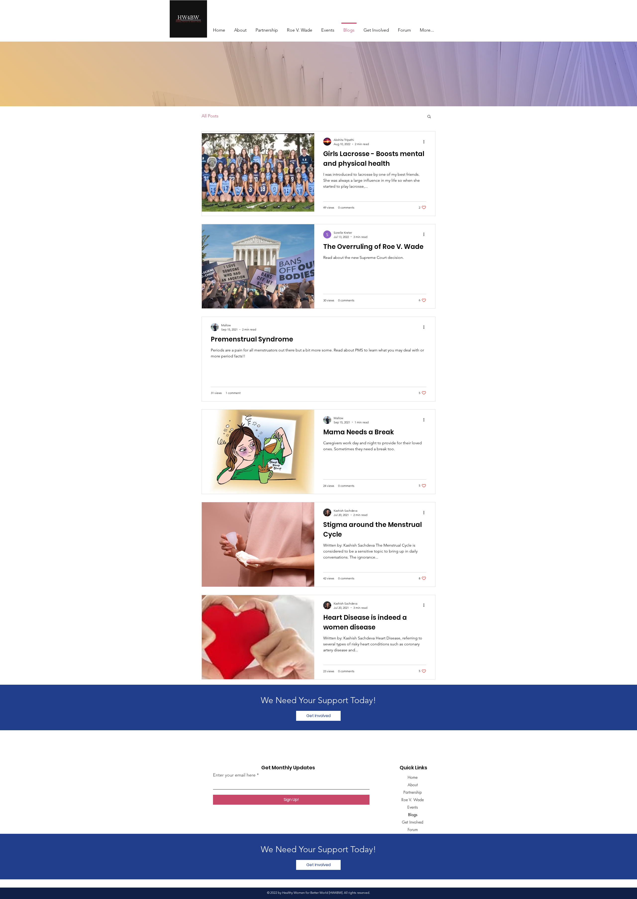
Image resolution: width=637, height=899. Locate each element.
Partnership (412, 792)
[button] (429, 116)
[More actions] (425, 142)
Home (413, 777)
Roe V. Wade (412, 799)
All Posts (210, 116)
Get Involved (412, 822)
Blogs (412, 814)
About (413, 784)
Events (412, 807)
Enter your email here (234, 775)
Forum (413, 829)
